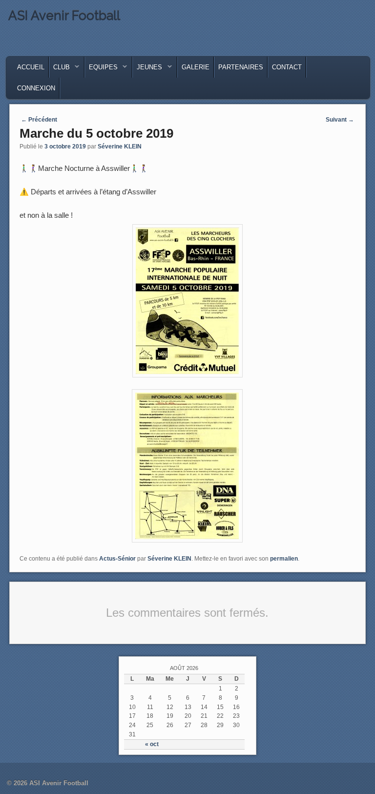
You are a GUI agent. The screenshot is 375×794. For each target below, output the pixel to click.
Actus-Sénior (117, 558)
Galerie (195, 67)
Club (59, 69)
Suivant (340, 119)
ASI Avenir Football (64, 15)
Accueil (30, 67)
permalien (284, 558)
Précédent (39, 119)
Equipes (101, 69)
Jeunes (147, 69)
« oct (152, 744)
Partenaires (240, 67)
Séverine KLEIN (120, 146)
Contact (287, 67)
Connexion (36, 88)
